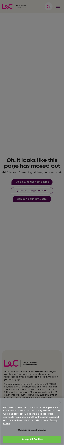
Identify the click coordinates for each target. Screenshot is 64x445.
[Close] (60, 402)
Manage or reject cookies (32, 430)
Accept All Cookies (31, 439)
